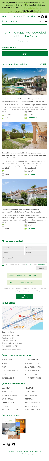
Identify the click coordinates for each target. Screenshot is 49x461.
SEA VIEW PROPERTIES (32, 367)
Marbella (6, 388)
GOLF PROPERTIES (31, 363)
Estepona (28, 399)
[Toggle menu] (40, 22)
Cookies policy (27, 454)
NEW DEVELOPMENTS (10, 371)
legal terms (29, 264)
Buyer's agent (8, 378)
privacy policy (41, 264)
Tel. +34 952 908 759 (10, 346)
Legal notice (28, 451)
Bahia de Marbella (10, 410)
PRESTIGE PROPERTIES (33, 378)
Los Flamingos (30, 395)
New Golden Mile (32, 402)
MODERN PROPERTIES (33, 371)
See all (43, 64)
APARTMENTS (7, 360)
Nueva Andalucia (9, 395)
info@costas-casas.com (11, 350)
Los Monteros (30, 406)
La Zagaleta (29, 391)
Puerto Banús (8, 391)
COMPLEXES (7, 374)
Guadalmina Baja (32, 410)
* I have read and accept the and (25, 264)
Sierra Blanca (8, 402)
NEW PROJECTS (30, 374)
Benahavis (29, 388)
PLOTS (4, 367)
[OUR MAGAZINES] (24, 429)
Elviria (5, 406)
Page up (24, 298)
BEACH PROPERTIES (31, 360)
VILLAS (4, 363)
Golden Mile (7, 399)
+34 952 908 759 (10, 21)
